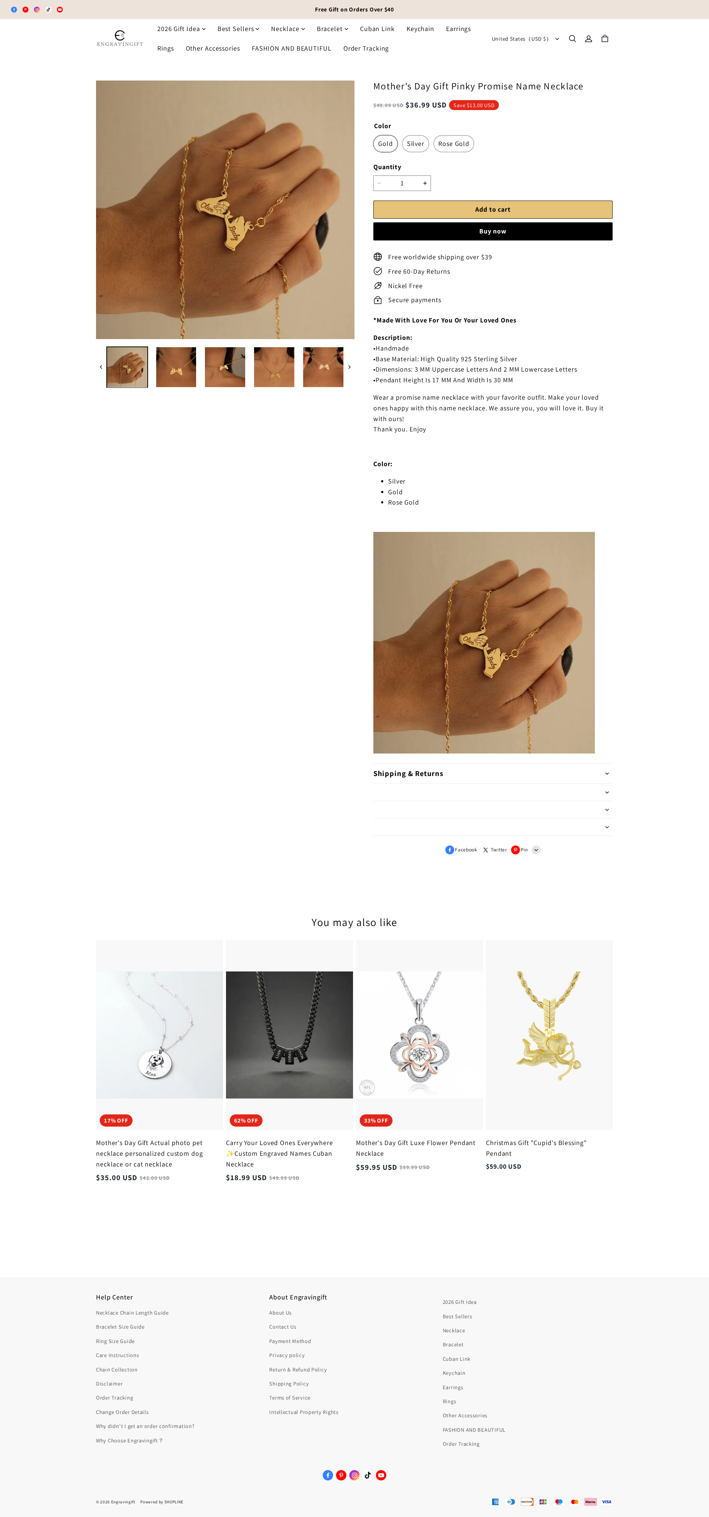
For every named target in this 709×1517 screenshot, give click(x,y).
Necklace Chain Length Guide (132, 1312)
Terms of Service (290, 1397)
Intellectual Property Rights (303, 1411)
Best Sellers (236, 28)
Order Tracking (366, 48)
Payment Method (290, 1341)
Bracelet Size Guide (120, 1326)
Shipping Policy (289, 1383)
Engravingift (123, 1501)
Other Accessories (213, 48)
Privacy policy (287, 1355)
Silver (415, 143)
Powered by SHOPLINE (162, 1501)
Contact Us (282, 1326)
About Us (280, 1312)
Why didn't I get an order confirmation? (145, 1425)
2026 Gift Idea (178, 28)
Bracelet (330, 28)
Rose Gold (453, 143)
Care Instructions (117, 1355)
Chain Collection (117, 1369)
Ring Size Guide (115, 1341)
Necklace (285, 28)
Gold (385, 143)
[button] (572, 38)
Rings (165, 48)
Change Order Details (122, 1411)
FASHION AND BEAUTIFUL (292, 48)
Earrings (458, 28)
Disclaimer (109, 1383)
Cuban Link (377, 28)
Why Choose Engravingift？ (130, 1440)
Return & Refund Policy (298, 1369)
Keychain (420, 28)
